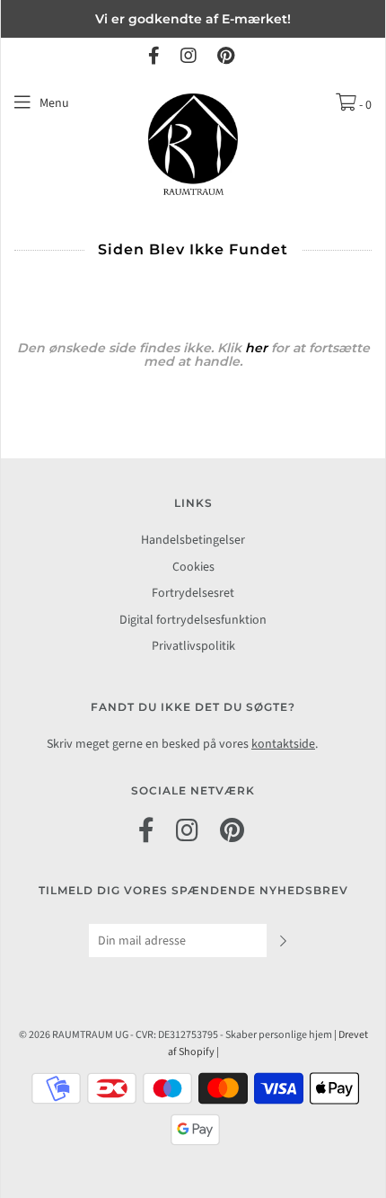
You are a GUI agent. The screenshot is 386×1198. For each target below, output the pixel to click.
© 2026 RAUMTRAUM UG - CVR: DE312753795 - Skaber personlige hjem (176, 1035)
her (258, 348)
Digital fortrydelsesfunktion (193, 620)
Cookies (193, 567)
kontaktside (283, 744)
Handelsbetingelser (193, 540)
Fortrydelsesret (193, 593)
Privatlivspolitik (193, 646)
